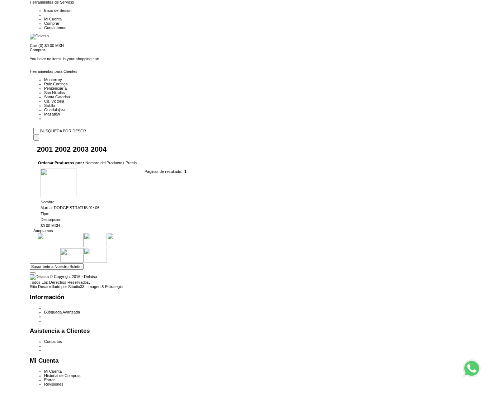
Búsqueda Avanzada (62, 312)
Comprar (52, 23)
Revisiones (53, 384)
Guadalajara (54, 110)
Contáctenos (55, 27)
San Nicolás (54, 92)
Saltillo (49, 105)
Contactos (53, 341)
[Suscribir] (33, 273)
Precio (131, 163)
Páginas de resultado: (163, 171)
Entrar (49, 380)
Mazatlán (52, 114)
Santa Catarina (57, 97)
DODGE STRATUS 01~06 (77, 208)
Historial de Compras (62, 375)
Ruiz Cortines (56, 84)
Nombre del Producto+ (104, 163)
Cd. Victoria (54, 101)
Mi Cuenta (53, 19)
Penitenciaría (55, 88)
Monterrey (53, 79)
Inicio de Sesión (57, 10)
